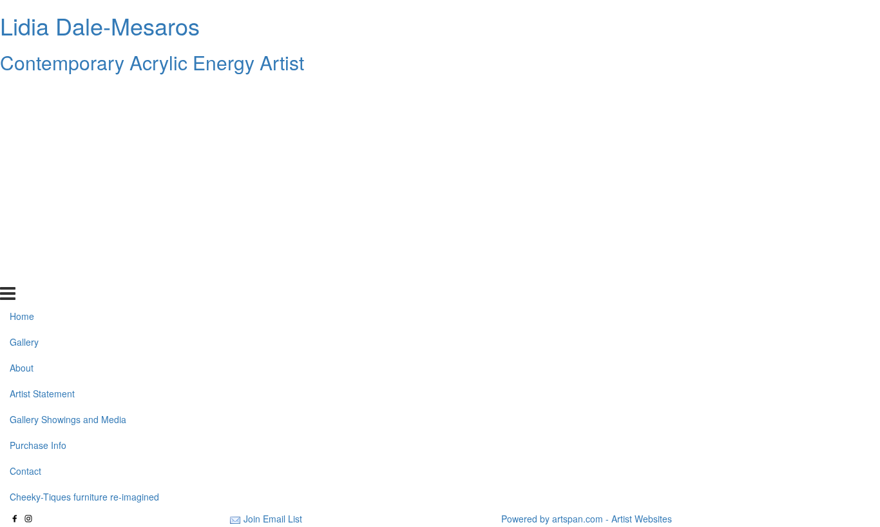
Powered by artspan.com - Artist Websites (586, 518)
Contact (25, 247)
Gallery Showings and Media (68, 195)
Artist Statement (42, 169)
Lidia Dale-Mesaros (100, 25)
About (21, 143)
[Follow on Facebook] (15, 518)
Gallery (24, 118)
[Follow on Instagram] (28, 518)
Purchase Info (38, 221)
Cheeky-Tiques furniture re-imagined (84, 272)
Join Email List (273, 518)
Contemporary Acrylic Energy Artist (152, 62)
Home (22, 92)
